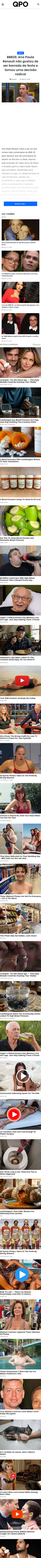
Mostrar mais (20, 204)
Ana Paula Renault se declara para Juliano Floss (19, 243)
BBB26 (20, 53)
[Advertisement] (20, 29)
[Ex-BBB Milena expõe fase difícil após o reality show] (20, 323)
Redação (14, 79)
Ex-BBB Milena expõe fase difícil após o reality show (20, 337)
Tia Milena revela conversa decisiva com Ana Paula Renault (20, 275)
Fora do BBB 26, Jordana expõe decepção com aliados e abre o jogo (20, 306)
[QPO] (20, 4)
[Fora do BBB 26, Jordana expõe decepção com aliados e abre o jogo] (20, 292)
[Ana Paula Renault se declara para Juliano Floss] (20, 229)
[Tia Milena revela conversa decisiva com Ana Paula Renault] (20, 261)
